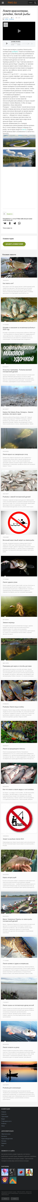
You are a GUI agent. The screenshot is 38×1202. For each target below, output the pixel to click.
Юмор (3, 1126)
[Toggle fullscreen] (31, 43)
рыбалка (15, 51)
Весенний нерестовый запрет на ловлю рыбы (18, 540)
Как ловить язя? (8, 283)
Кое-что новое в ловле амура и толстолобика (18, 789)
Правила (3, 1143)
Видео (3, 1119)
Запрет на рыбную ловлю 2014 (13, 839)
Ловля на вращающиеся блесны (14, 749)
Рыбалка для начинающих (12, 1088)
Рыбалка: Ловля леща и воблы (13, 707)
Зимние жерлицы (9, 622)
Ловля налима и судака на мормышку (15, 963)
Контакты (4, 1136)
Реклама (3, 1141)
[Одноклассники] (10, 223)
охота (24, 129)
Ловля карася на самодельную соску (15, 454)
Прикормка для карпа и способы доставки (17, 666)
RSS (2, 1145)
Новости (3, 1114)
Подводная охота (6, 1121)
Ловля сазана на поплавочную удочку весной (18, 1005)
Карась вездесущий (9, 877)
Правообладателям (7, 1138)
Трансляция (4, 1116)
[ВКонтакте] (5, 223)
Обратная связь (5, 1134)
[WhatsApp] (19, 223)
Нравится (9, 214)
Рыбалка (11, 19)
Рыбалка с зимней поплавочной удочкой (16, 497)
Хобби (6, 19)
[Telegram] (14, 223)
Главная (3, 1112)
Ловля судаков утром (10, 582)
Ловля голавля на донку (11, 1047)
